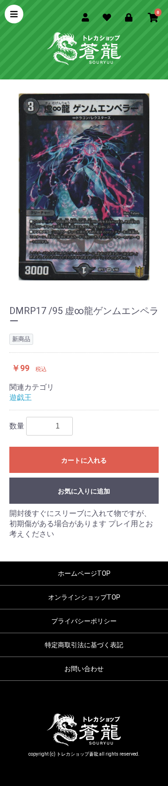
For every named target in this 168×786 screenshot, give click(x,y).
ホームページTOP (84, 573)
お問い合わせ (84, 668)
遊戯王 (20, 397)
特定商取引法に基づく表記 (84, 645)
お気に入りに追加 (84, 491)
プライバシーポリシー (84, 621)
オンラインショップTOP (84, 597)
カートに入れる (84, 460)
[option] (84, 186)
